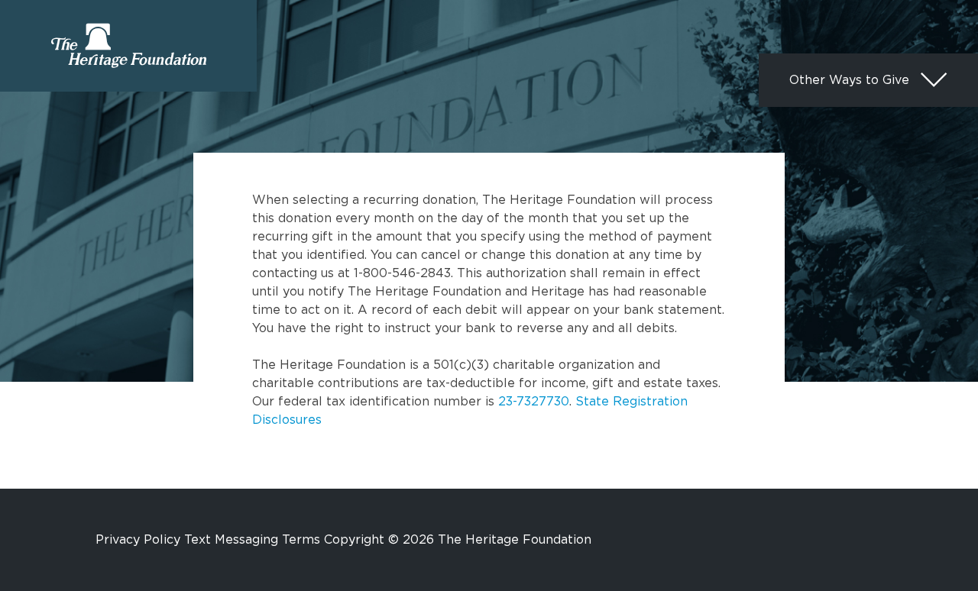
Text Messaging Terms (252, 539)
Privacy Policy (138, 539)
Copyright (354, 539)
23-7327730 (533, 401)
